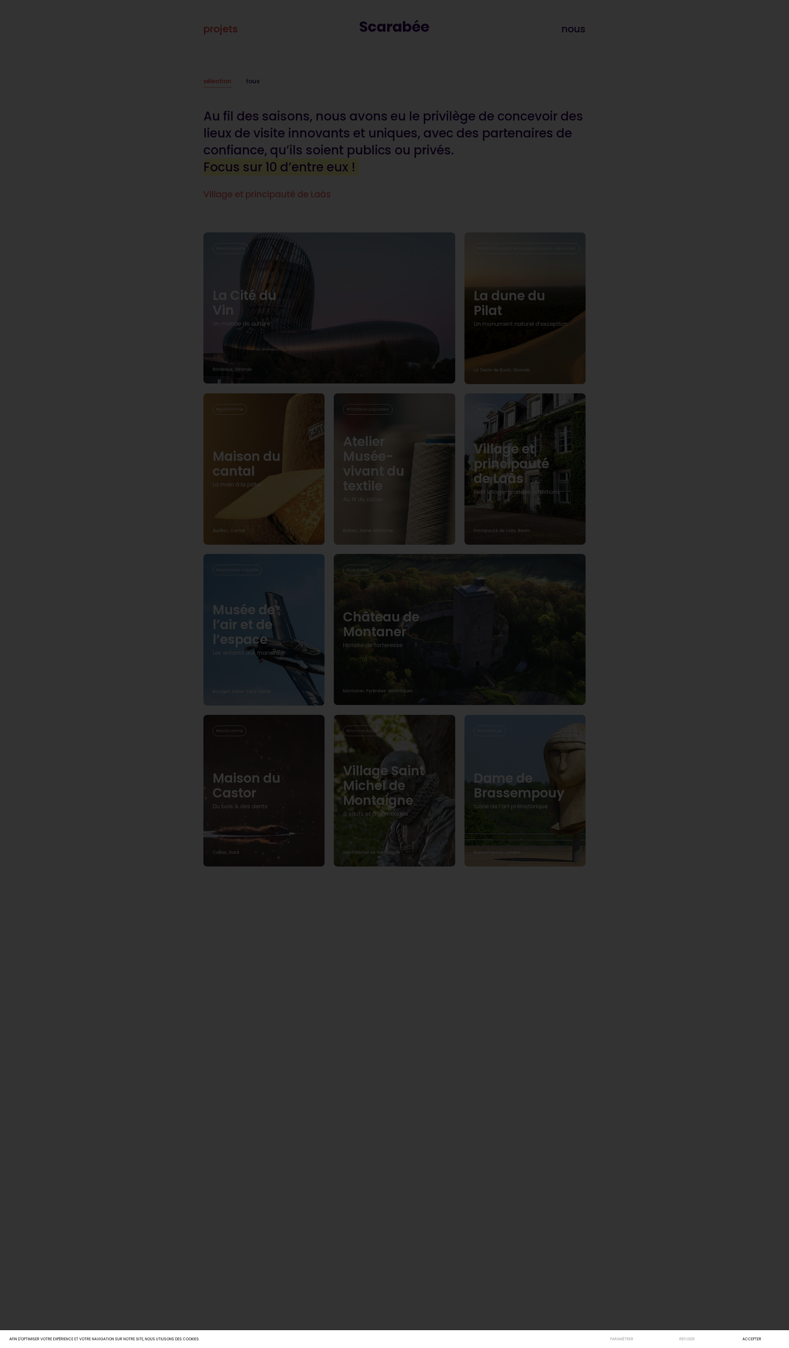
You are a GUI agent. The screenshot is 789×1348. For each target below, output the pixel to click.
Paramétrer (621, 1339)
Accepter (751, 1339)
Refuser (687, 1339)
